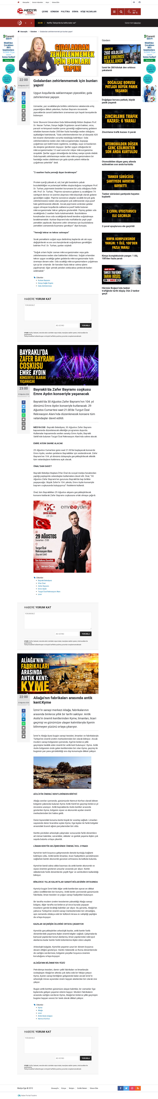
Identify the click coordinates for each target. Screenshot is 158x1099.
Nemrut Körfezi (44, 1019)
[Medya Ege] (27, 11)
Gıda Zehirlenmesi (45, 286)
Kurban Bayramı (44, 280)
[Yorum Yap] (23, 119)
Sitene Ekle (55, 2)
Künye (63, 1088)
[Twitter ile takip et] (126, 1088)
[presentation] (25, 23)
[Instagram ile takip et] (132, 1088)
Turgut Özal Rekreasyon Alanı (49, 592)
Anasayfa (55, 1088)
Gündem (54, 11)
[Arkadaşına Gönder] (23, 111)
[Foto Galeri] (139, 2)
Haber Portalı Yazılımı (29, 1095)
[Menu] (114, 12)
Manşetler (26, 2)
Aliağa (40, 1010)
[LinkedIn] (23, 102)
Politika (65, 11)
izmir (40, 594)
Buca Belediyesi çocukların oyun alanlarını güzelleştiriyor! (70, 23)
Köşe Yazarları (88, 11)
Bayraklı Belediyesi (45, 580)
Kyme (40, 1008)
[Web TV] (134, 2)
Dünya (75, 11)
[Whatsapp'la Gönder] (23, 106)
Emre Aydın (42, 589)
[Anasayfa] (18, 2)
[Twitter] (23, 98)
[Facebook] (23, 94)
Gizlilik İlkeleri (82, 1088)
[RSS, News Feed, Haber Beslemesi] (138, 1088)
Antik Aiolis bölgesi (45, 1016)
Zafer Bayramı (43, 586)
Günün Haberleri (37, 2)
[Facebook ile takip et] (120, 1088)
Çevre (45, 11)
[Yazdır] (23, 115)
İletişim (71, 1088)
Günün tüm (133, 23)
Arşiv (47, 2)
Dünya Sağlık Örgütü (45, 283)
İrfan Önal (41, 583)
